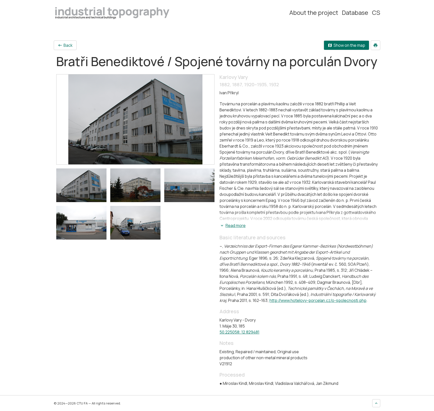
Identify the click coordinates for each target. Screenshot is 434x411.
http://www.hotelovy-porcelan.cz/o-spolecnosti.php (317, 300)
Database (355, 12)
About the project (313, 12)
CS (376, 12)
